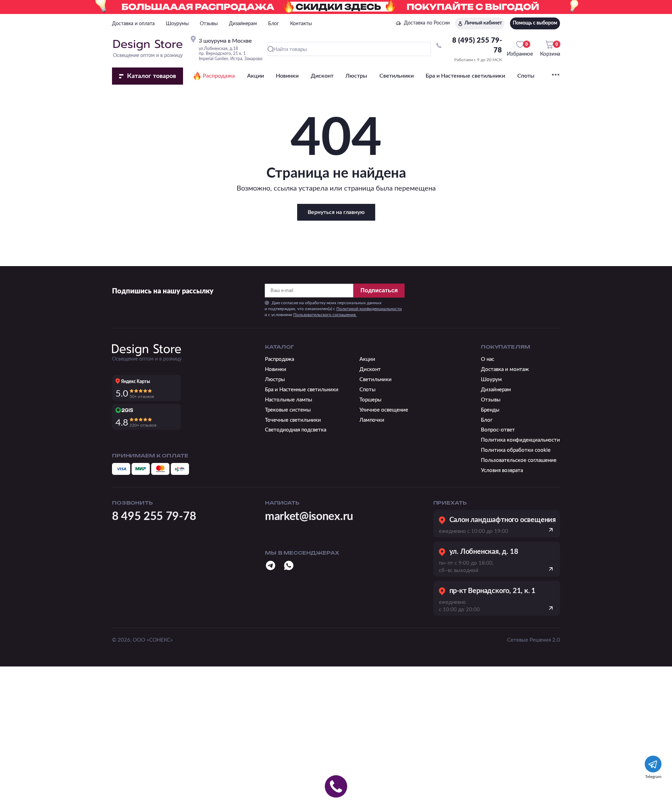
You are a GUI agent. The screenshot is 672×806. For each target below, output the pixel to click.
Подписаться (379, 290)
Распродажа (219, 76)
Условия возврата (502, 470)
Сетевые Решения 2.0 (533, 640)
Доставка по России (427, 23)
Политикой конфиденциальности (369, 309)
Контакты (301, 23)
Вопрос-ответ (498, 430)
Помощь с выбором (535, 23)
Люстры (356, 76)
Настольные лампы (288, 399)
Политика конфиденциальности (520, 440)
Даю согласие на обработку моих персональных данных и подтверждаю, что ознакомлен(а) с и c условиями (333, 309)
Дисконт (322, 76)
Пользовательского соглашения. (325, 315)
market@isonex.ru (309, 516)
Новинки (287, 76)
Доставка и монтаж (505, 369)
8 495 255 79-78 (154, 516)
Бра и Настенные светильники (465, 76)
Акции (255, 76)
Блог (273, 23)
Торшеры (370, 399)
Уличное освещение (383, 410)
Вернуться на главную (336, 212)
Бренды (490, 410)
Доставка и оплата (133, 23)
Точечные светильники (293, 420)
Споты (525, 76)
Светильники (396, 76)
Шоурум (491, 379)
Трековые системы (288, 410)
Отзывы (209, 23)
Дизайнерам (243, 23)
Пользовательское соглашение (518, 460)
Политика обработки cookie (516, 450)
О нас (487, 359)
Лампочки (371, 420)
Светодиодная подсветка (295, 430)
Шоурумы (177, 23)
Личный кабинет (483, 23)
